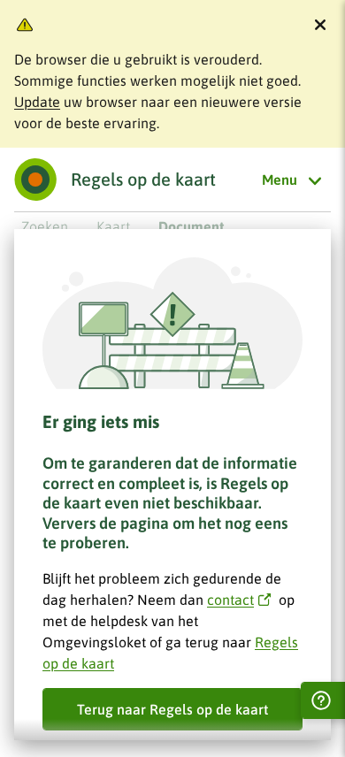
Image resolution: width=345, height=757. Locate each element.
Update (37, 102)
